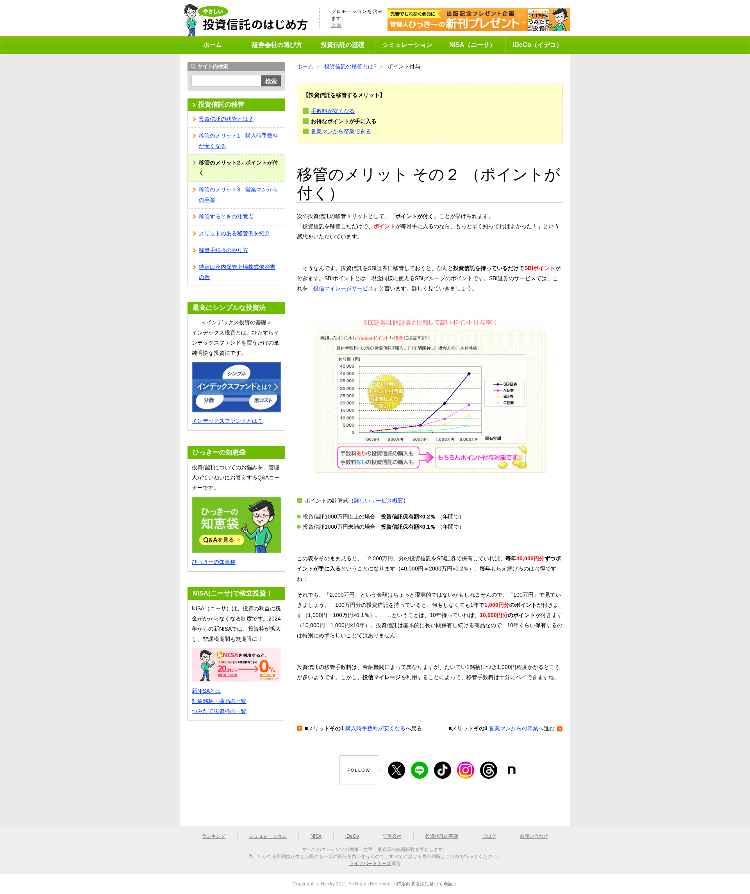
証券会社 (392, 836)
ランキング (213, 836)
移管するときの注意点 (226, 216)
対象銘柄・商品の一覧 (219, 701)
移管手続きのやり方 (223, 250)
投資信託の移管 (221, 104)
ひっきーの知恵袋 (214, 562)
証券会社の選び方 (277, 44)
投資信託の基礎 (342, 44)
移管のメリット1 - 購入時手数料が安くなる (238, 140)
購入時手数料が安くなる (375, 728)
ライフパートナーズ (370, 863)
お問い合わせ (534, 836)
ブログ (489, 836)
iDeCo (352, 836)
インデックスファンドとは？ (227, 421)
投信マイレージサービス (343, 288)
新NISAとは (206, 691)
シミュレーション (407, 44)
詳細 (336, 25)
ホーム (212, 44)
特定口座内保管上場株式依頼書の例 (237, 272)
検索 (271, 81)
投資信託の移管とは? (350, 66)
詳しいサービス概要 (378, 500)
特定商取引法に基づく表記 (424, 884)
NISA (316, 836)
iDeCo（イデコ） (537, 44)
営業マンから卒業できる (341, 131)
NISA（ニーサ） (472, 44)
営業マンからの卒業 (513, 728)
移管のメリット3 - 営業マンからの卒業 (238, 194)
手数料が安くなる (333, 111)
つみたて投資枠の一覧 (219, 711)
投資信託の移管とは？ (226, 119)
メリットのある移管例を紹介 (234, 233)
